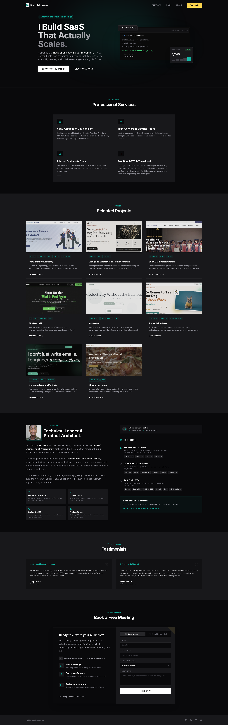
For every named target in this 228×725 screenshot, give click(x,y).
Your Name (123, 640)
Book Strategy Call (52, 69)
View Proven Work (84, 69)
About (179, 5)
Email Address (125, 651)
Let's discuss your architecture (140, 509)
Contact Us (195, 5)
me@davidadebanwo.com (74, 696)
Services (156, 5)
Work (168, 5)
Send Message (134, 634)
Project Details (126, 671)
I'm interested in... (128, 661)
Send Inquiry (145, 691)
